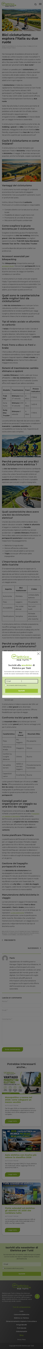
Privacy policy (22, 685)
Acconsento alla (16, 685)
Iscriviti (21, 691)
